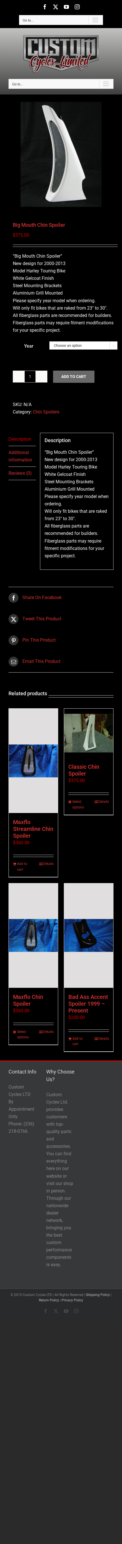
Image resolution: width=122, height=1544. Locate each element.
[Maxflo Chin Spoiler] (33, 935)
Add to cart (73, 376)
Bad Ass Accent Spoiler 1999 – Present (88, 1003)
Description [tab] (20, 439)
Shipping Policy (98, 1295)
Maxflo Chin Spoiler (28, 1000)
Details (48, 864)
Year (28, 346)
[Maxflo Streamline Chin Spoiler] (33, 761)
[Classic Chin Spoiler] (88, 733)
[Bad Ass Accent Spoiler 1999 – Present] (88, 935)
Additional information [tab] (20, 456)
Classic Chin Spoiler (83, 770)
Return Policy (49, 1300)
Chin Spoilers (46, 412)
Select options (78, 804)
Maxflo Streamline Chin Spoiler (33, 829)
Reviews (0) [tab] (20, 473)
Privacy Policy (72, 1300)
